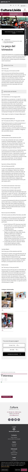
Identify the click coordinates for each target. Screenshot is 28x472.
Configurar (4, 470)
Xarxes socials (14, 454)
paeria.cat (4, 2)
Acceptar (24, 470)
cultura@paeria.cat (14, 415)
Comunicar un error (13, 354)
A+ (11, 5)
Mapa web (14, 445)
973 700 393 (16, 413)
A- (15, 5)
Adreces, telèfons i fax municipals (14, 439)
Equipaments (7, 39)
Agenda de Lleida (14, 452)
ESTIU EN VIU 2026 (6, 397)
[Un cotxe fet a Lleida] (7, 299)
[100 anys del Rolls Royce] (7, 320)
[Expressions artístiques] (20, 295)
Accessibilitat (14, 444)
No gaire (14, 350)
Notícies (14, 451)
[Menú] (9, 2)
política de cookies (5, 466)
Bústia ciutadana (14, 437)
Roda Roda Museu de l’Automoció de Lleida (12, 41)
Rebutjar (17, 470)
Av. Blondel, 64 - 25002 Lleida (14, 412)
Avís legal (14, 459)
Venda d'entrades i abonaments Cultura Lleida (26, 40)
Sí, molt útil (14, 345)
